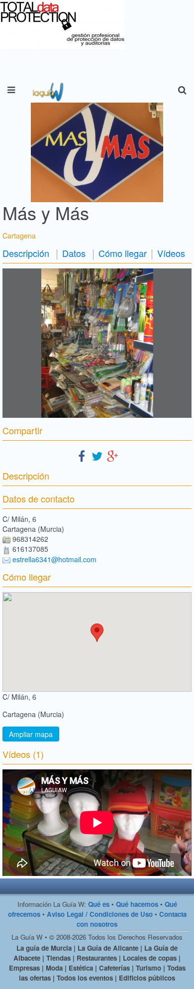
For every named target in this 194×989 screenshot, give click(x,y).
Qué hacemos (137, 904)
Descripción (25, 253)
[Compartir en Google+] (112, 455)
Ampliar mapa (31, 734)
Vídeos (171, 253)
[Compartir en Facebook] (82, 455)
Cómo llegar (122, 253)
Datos (74, 253)
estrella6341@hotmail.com (54, 559)
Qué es (98, 904)
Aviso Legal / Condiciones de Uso (100, 914)
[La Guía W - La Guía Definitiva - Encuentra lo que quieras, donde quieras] (47, 90)
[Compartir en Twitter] (97, 455)
